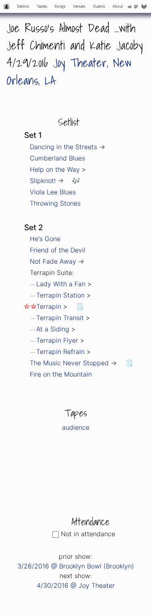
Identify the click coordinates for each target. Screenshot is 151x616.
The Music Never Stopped (69, 363)
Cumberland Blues (57, 158)
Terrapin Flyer (57, 340)
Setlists (23, 6)
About (117, 6)
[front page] (6, 6)
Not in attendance (88, 534)
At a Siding (52, 329)
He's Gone (45, 239)
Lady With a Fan (60, 284)
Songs (60, 6)
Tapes (42, 6)
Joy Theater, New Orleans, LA (68, 71)
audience (75, 427)
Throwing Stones (55, 203)
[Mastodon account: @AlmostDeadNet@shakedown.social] (136, 6)
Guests (99, 6)
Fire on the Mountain (61, 374)
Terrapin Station (60, 295)
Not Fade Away (53, 261)
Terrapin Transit (60, 318)
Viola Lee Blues (53, 192)
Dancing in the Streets (63, 147)
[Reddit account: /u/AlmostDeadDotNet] (129, 6)
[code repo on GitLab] (145, 6)
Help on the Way (55, 169)
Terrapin (48, 306)
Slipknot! (43, 181)
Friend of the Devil (57, 250)
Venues (79, 6)
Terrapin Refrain (60, 352)
